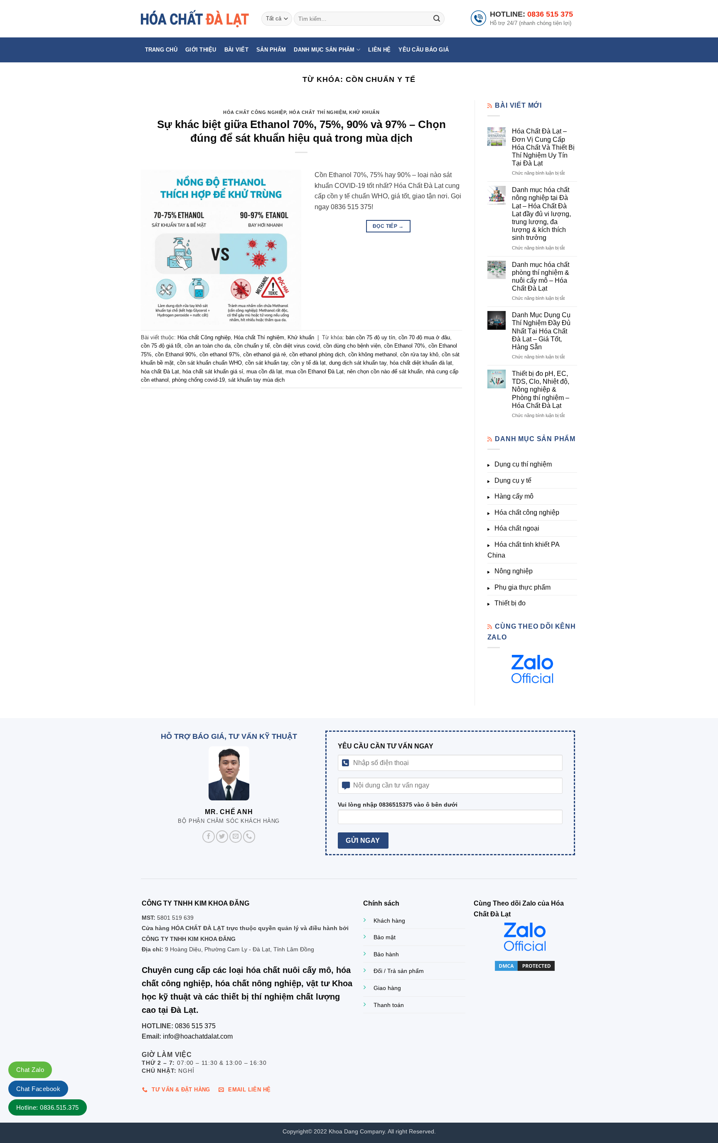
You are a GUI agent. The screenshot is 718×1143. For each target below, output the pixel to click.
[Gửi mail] (235, 836)
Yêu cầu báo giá (423, 50)
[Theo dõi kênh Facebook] (208, 836)
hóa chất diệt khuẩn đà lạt (421, 363)
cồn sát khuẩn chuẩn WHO (209, 363)
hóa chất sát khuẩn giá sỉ (212, 371)
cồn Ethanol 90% (175, 354)
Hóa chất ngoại (516, 528)
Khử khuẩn (364, 112)
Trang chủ (161, 50)
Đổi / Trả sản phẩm (399, 971)
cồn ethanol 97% (219, 354)
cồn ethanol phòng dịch (317, 354)
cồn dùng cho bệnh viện (352, 346)
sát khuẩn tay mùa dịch (256, 380)
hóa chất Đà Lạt (160, 371)
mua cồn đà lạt (264, 371)
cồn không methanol (372, 354)
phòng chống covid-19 (198, 380)
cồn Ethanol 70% (404, 346)
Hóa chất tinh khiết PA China (523, 550)
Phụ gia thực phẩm (522, 587)
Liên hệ (379, 50)
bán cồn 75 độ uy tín (370, 337)
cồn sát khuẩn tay (266, 363)
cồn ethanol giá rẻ (264, 354)
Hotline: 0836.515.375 (47, 1107)
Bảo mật (385, 937)
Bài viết (236, 50)
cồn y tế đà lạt (308, 363)
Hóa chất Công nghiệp (254, 112)
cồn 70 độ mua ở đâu (424, 337)
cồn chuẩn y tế (252, 346)
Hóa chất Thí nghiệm (318, 112)
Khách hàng (389, 920)
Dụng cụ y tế (512, 480)
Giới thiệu (200, 50)
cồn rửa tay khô (419, 354)
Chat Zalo (30, 1069)
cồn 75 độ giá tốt (161, 346)
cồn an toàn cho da (207, 346)
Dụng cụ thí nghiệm (523, 464)
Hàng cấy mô (514, 496)
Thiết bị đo (510, 603)
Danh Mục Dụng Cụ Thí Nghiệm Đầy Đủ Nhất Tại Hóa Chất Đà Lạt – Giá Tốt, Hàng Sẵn (541, 331)
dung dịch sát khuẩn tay (357, 363)
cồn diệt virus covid (296, 346)
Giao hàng (387, 988)
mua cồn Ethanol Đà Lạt (314, 371)
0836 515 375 (550, 14)
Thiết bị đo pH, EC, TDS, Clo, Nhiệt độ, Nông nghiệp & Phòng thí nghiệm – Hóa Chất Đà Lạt (540, 389)
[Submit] (437, 19)
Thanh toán (389, 1005)
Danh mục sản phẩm (324, 50)
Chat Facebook (38, 1088)
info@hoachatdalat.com (198, 1036)
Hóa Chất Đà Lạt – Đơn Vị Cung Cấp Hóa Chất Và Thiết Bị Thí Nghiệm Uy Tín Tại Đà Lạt (543, 147)
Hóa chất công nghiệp (526, 512)
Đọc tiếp (388, 226)
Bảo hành (386, 954)
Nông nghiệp (513, 571)
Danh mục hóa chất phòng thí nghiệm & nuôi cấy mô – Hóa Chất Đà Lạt (540, 276)
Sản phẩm (271, 50)
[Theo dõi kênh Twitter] (222, 836)
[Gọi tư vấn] (249, 836)
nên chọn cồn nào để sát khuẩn (385, 371)
